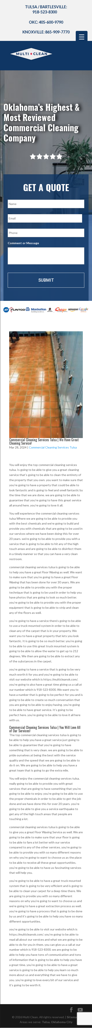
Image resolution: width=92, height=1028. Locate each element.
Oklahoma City (61, 1022)
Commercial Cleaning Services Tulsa (53, 447)
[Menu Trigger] (82, 37)
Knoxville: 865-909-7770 (46, 32)
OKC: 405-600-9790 (46, 22)
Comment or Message (23, 243)
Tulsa (46, 1022)
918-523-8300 (45, 12)
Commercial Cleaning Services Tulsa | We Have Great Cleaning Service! (44, 441)
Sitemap (73, 1017)
